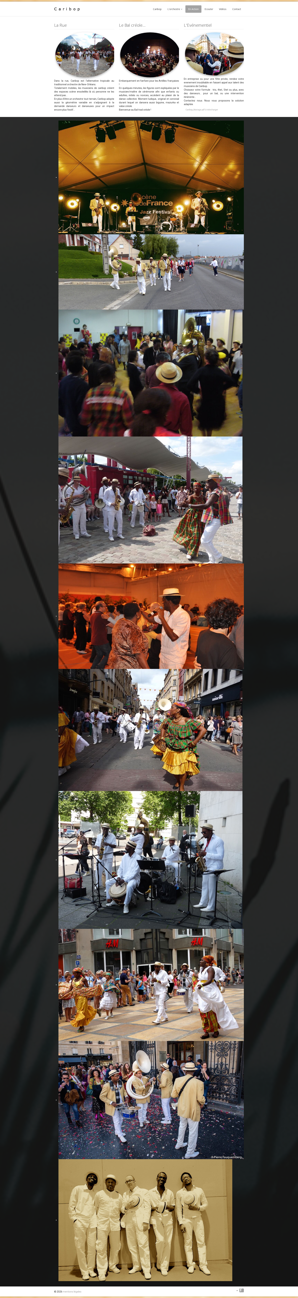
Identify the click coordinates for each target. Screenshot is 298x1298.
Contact (236, 9)
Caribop (157, 9)
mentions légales (72, 1291)
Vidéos (222, 9)
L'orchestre (173, 9)
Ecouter (209, 9)
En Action (193, 9)
